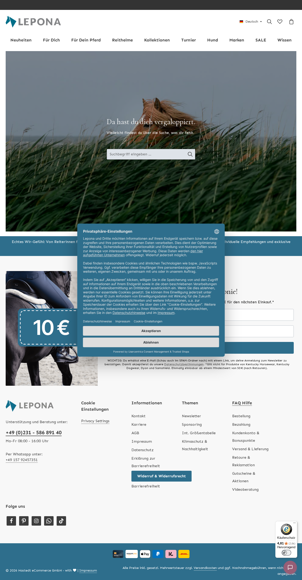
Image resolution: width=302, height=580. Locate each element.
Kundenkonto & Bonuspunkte (245, 437)
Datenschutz (142, 450)
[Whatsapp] (49, 521)
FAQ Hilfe (242, 403)
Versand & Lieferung (250, 449)
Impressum (141, 441)
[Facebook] (11, 521)
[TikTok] (61, 521)
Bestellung (241, 416)
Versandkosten (205, 568)
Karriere (138, 424)
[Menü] (294, 524)
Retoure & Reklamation (243, 461)
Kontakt (138, 416)
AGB (135, 433)
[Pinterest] (24, 521)
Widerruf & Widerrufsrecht (161, 476)
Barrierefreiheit (145, 486)
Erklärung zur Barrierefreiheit (145, 462)
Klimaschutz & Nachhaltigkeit (195, 445)
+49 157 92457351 (22, 460)
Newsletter (191, 416)
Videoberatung (245, 489)
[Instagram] (36, 521)
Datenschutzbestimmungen (183, 364)
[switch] (286, 553)
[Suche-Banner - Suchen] (190, 154)
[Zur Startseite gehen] (33, 22)
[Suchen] (269, 21)
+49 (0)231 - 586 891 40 (34, 432)
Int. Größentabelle (199, 433)
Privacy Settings (95, 421)
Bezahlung (241, 424)
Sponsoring (192, 424)
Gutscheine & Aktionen (243, 477)
